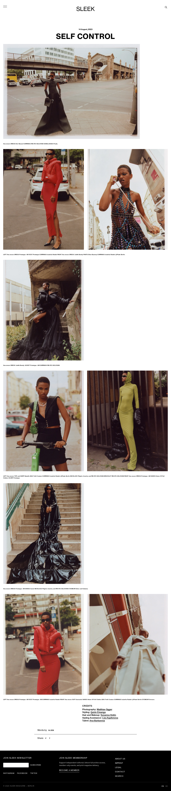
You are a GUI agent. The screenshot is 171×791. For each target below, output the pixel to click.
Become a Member (69, 770)
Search (119, 776)
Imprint (119, 763)
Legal (118, 767)
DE (167, 786)
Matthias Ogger (104, 709)
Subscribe (35, 765)
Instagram (8, 773)
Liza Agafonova (110, 718)
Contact (120, 772)
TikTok (33, 773)
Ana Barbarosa (97, 721)
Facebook (22, 773)
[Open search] (166, 7)
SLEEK (85, 9)
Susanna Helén (108, 715)
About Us (120, 759)
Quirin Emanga (98, 712)
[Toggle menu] (5, 6)
